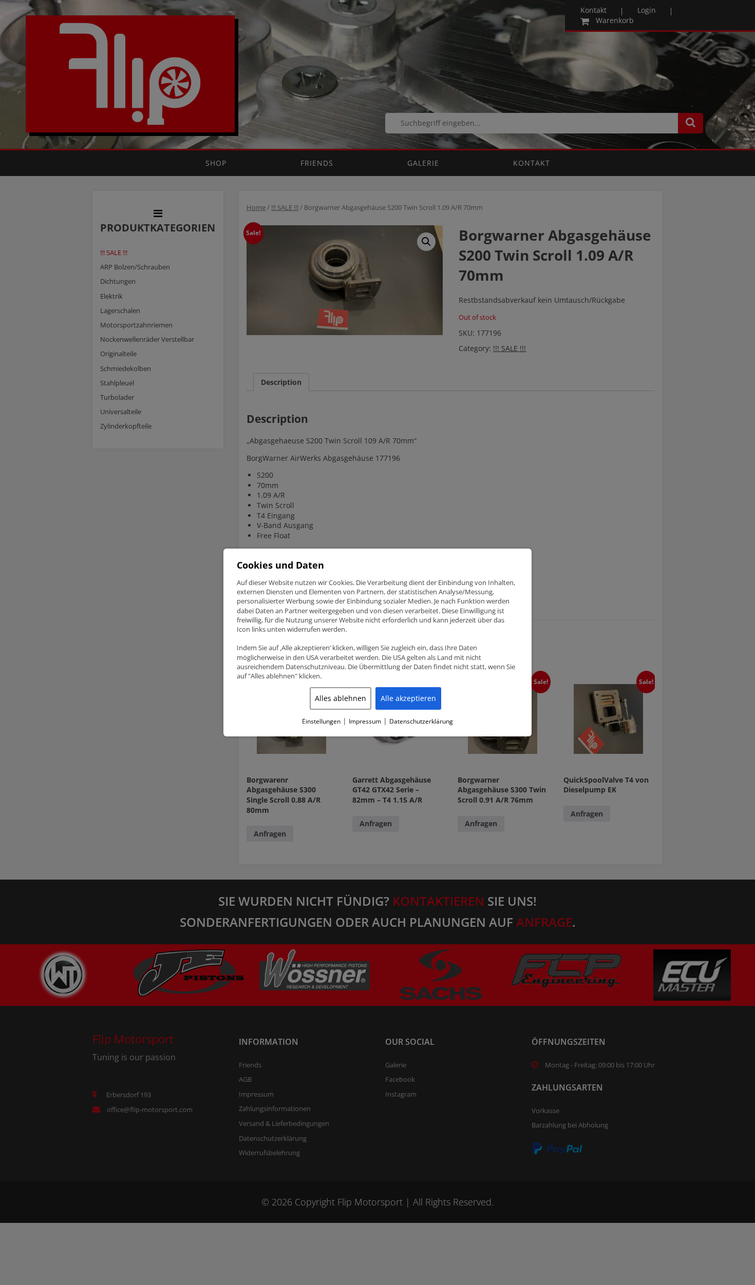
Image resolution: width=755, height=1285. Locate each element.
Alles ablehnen (340, 698)
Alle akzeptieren (408, 698)
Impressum (365, 721)
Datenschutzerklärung (421, 721)
